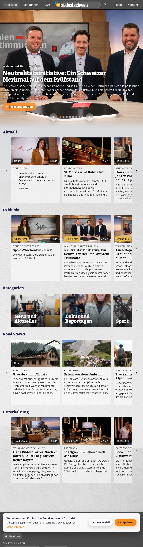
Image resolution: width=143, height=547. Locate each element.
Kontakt (133, 5)
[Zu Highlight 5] (73, 117)
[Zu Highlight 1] (61, 117)
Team (118, 5)
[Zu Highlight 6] (76, 117)
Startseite (11, 5)
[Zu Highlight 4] (70, 117)
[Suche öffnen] (105, 4)
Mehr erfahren (15, 527)
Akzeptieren (125, 522)
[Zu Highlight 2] (64, 117)
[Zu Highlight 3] (67, 117)
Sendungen (31, 5)
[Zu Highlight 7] (79, 117)
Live (47, 5)
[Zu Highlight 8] (82, 117)
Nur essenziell (101, 522)
